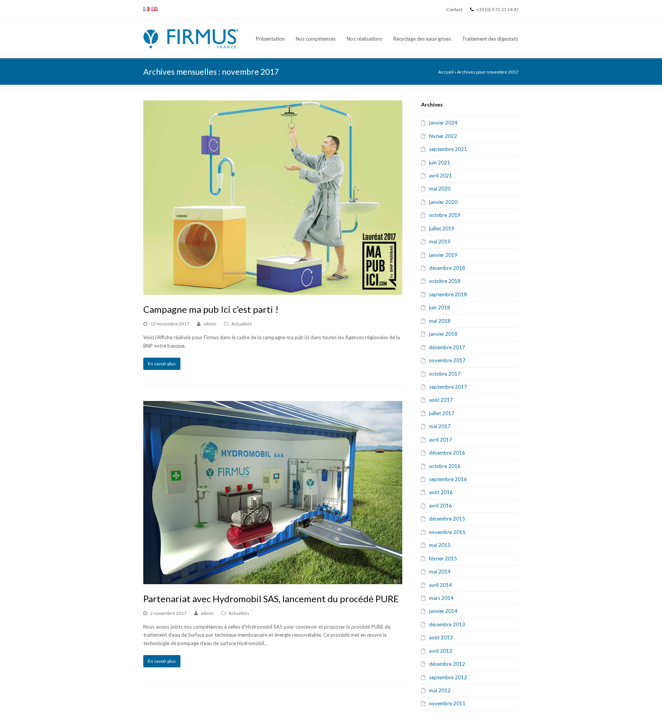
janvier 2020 (443, 202)
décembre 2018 (447, 268)
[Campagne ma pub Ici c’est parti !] (272, 197)
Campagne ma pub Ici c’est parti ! (211, 309)
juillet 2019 (441, 228)
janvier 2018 (443, 334)
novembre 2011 (447, 703)
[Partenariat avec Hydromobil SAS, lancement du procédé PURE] (272, 492)
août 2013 (441, 637)
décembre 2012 (447, 664)
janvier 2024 (443, 123)
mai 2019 (440, 241)
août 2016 (441, 492)
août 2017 (441, 400)
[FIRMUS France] (191, 38)
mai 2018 (440, 321)
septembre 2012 (448, 677)
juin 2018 (439, 307)
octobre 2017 (444, 374)
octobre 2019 (444, 215)
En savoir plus (162, 363)
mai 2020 (440, 189)
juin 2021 (439, 162)
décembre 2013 (447, 624)
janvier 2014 (443, 611)
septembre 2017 (448, 387)
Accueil (446, 71)
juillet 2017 (441, 413)
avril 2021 (440, 175)
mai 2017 (440, 426)
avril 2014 (440, 585)
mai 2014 (440, 571)
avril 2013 (440, 651)
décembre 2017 (447, 347)
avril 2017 (440, 440)
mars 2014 (441, 598)
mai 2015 (440, 545)
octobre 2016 (444, 466)
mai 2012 (440, 690)
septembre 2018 (448, 294)
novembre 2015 (447, 532)
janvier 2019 (443, 255)
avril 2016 (440, 506)
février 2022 (443, 136)
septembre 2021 (448, 149)
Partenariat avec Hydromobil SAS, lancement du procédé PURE (271, 598)
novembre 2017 (447, 360)
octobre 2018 (444, 281)
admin (209, 324)
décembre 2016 (447, 453)
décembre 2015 (447, 519)
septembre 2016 (448, 479)
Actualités (241, 324)
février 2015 (443, 558)
